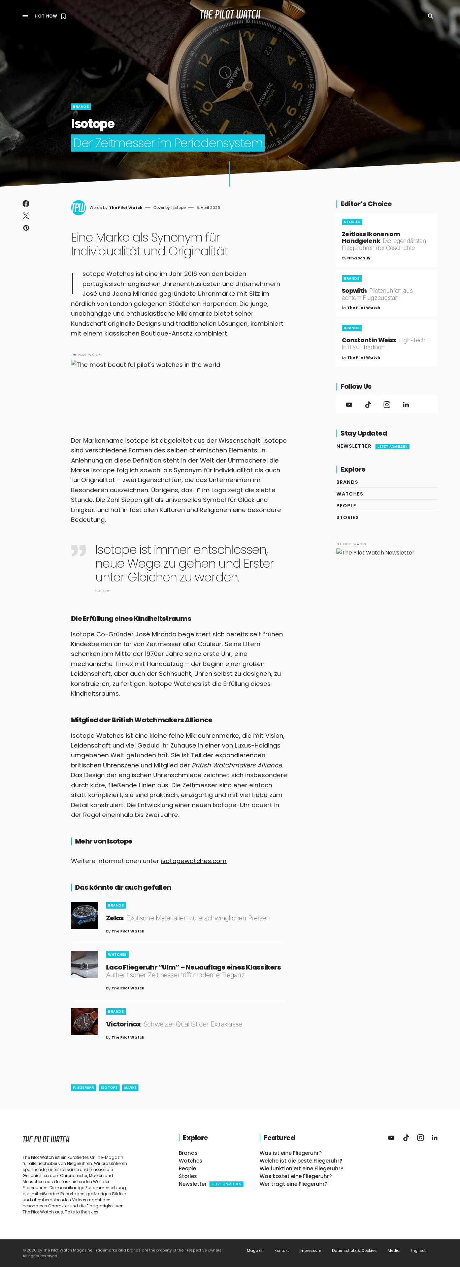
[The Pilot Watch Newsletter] (386, 599)
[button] (25, 16)
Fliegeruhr (83, 1087)
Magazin (255, 1251)
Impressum (310, 1251)
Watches (117, 954)
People (346, 505)
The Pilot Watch (230, 16)
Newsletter (371, 446)
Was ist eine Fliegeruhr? (291, 1152)
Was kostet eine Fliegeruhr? (296, 1176)
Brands (81, 106)
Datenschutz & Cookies (354, 1251)
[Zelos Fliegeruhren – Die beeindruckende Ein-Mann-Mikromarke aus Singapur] (84, 915)
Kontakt (281, 1251)
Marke (130, 1087)
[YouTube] (349, 404)
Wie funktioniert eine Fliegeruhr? (301, 1168)
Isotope (109, 1087)
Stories (352, 221)
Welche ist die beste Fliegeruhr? (301, 1160)
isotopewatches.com (194, 861)
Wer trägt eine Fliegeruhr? (293, 1183)
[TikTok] (368, 404)
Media (394, 1251)
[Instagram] (386, 404)
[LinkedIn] (405, 404)
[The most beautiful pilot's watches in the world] (179, 388)
